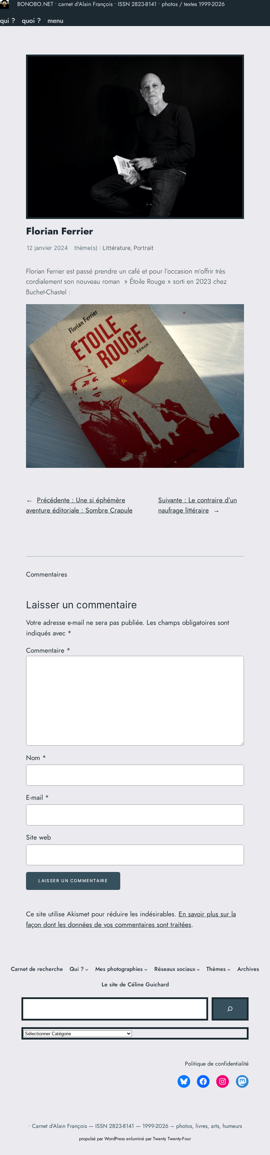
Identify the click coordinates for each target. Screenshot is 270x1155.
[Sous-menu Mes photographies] (146, 969)
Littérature (116, 247)
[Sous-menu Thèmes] (229, 969)
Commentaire (48, 650)
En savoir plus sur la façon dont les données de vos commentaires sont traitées (131, 919)
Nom (36, 757)
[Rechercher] (230, 1009)
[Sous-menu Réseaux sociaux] (198, 969)
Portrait (144, 247)
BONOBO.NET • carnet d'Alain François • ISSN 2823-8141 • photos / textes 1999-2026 (121, 4)
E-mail (37, 797)
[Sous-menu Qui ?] (87, 969)
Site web (38, 837)
